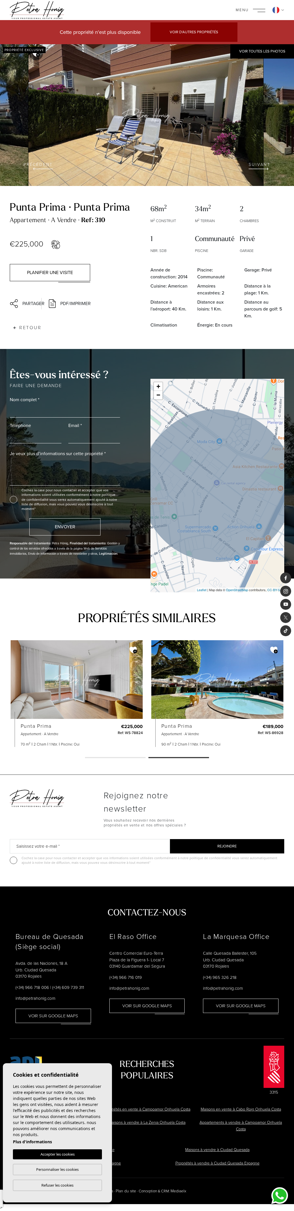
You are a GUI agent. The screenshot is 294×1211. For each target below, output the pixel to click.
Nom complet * (24, 399)
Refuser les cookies (57, 1185)
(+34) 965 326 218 (220, 977)
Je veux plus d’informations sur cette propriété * (58, 453)
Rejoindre (227, 846)
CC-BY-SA (274, 589)
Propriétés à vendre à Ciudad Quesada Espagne (217, 1163)
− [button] (158, 395)
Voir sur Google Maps (53, 1016)
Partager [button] (30, 303)
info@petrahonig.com (35, 998)
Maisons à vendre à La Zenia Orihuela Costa (147, 1122)
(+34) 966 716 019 (125, 977)
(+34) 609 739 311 (68, 987)
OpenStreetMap (237, 589)
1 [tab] (115, 758)
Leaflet (201, 589)
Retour (30, 327)
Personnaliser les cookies (57, 1169)
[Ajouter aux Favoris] (133, 650)
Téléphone (20, 425)
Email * (75, 425)
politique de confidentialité (210, 858)
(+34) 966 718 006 (32, 987)
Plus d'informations (32, 1141)
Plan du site (126, 1191)
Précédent (38, 165)
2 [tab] (178, 758)
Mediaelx (178, 1191)
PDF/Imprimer (75, 303)
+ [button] (158, 386)
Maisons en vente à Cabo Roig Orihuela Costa (241, 1109)
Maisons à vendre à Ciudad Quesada (217, 1150)
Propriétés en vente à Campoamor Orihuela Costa (147, 1109)
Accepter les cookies (57, 1154)
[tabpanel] (217, 693)
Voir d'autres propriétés (194, 32)
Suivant (259, 165)
